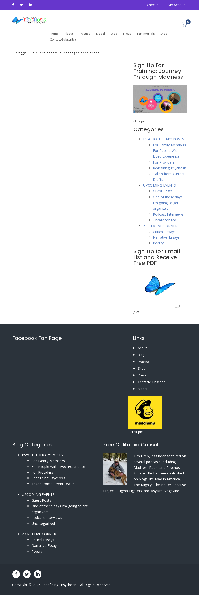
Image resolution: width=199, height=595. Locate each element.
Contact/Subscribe (63, 39)
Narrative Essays (166, 237)
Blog (114, 34)
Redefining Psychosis (170, 168)
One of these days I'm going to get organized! (167, 203)
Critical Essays (164, 231)
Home (54, 34)
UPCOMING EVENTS (159, 185)
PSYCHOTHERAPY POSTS (163, 139)
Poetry (158, 243)
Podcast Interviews (168, 214)
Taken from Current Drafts (53, 484)
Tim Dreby (143, 456)
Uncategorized (164, 220)
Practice (84, 34)
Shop (164, 34)
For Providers (163, 162)
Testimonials (146, 34)
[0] (184, 24)
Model (100, 34)
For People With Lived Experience (58, 466)
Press (127, 34)
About (69, 34)
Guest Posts (163, 191)
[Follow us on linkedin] (30, 4)
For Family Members (169, 145)
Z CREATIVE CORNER (160, 226)
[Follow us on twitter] (21, 4)
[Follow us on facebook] (13, 4)
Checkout (154, 4)
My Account (177, 4)
